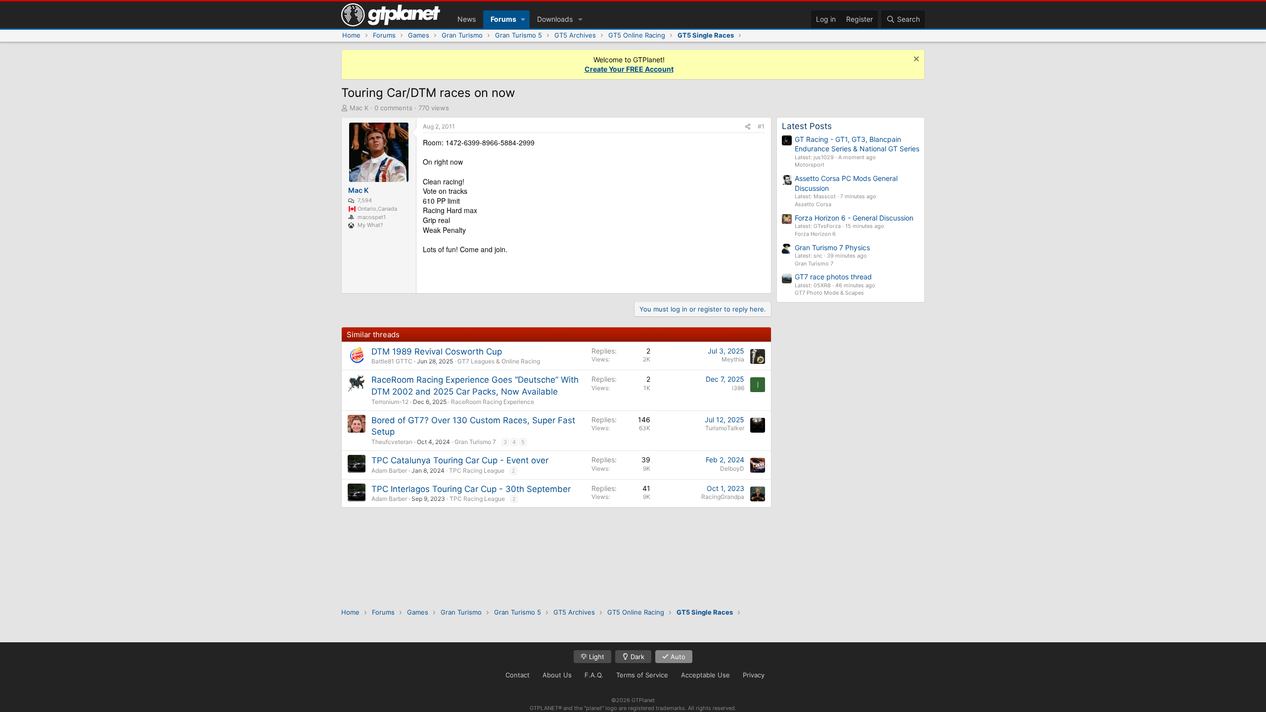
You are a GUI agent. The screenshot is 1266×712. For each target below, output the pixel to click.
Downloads (555, 19)
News (466, 19)
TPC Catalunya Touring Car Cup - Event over (459, 460)
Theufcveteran (391, 441)
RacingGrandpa (722, 496)
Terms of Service (642, 675)
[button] (523, 19)
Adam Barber (389, 470)
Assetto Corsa (813, 204)
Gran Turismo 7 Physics (832, 247)
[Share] (747, 127)
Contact (517, 675)
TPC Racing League (476, 470)
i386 (738, 388)
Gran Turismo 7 (475, 441)
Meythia (733, 359)
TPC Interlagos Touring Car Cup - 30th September (471, 489)
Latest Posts (807, 126)
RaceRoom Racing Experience (492, 401)
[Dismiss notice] (915, 60)
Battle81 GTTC (391, 361)
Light (595, 657)
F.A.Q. (594, 675)
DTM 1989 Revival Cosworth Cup (436, 351)
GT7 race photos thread (833, 276)
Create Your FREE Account (629, 69)
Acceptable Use (705, 675)
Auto (677, 657)
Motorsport (809, 164)
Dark (636, 657)
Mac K (359, 108)
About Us (557, 675)
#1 (761, 126)
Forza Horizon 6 (815, 233)
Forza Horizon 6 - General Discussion (854, 218)
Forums (503, 19)
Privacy (754, 675)
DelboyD (732, 468)
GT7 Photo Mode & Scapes (829, 292)
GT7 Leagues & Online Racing (498, 361)
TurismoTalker (724, 428)
